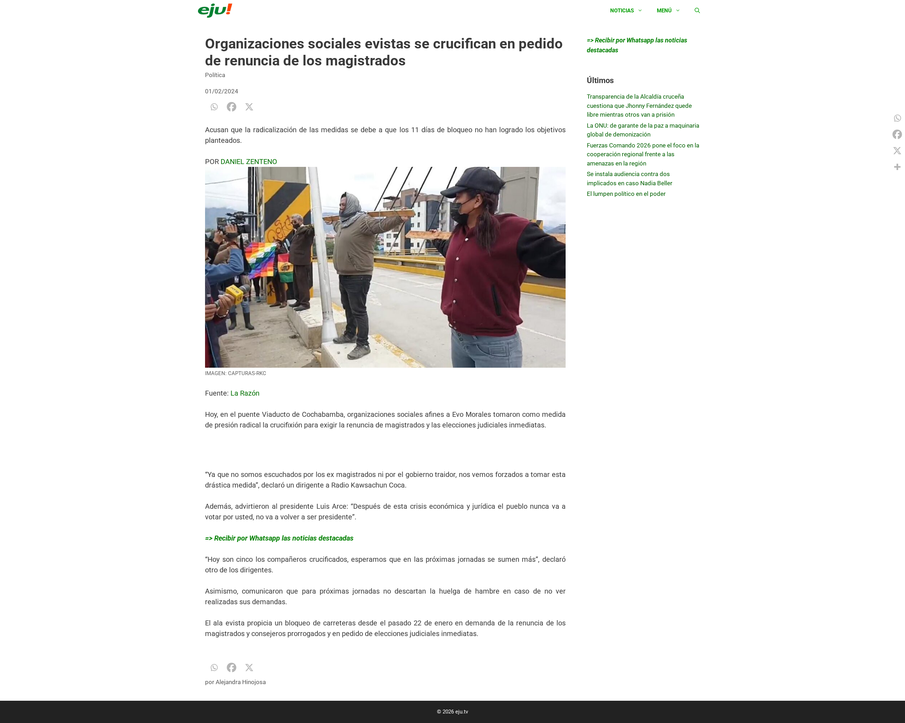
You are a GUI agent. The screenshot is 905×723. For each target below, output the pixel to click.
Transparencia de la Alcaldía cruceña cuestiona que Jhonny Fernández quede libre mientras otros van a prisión (639, 105)
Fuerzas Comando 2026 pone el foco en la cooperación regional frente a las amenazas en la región (643, 154)
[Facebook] (231, 106)
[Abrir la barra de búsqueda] (697, 10)
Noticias (622, 10)
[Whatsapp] (214, 106)
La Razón (244, 393)
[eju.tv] (217, 10)
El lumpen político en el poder (626, 193)
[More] (897, 167)
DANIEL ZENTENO (249, 161)
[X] (249, 106)
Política (215, 74)
